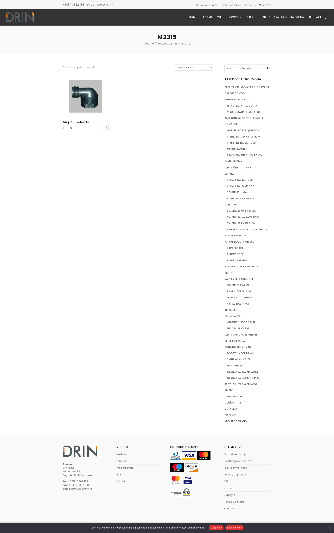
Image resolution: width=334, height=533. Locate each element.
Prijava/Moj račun (208, 5)
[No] (329, 528)
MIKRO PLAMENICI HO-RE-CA (244, 155)
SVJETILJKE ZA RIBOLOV (241, 223)
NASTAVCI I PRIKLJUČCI (238, 279)
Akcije (251, 17)
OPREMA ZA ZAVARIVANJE (242, 372)
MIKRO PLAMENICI (237, 149)
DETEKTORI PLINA (234, 341)
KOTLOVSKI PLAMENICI (240, 198)
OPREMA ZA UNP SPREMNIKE (243, 378)
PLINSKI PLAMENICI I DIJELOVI (244, 136)
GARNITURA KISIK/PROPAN (243, 130)
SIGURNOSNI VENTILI (239, 359)
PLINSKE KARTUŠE (237, 260)
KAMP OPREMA (233, 161)
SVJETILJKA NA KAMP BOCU (243, 217)
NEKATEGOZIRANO (235, 421)
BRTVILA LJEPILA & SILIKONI (240, 384)
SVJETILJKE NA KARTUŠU (241, 211)
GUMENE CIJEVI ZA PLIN (241, 322)
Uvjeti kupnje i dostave (238, 461)
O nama (207, 17)
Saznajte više (234, 527)
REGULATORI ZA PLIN (236, 99)
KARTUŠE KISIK (235, 248)
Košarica (235, 5)
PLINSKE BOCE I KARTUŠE (239, 242)
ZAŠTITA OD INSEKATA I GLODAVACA (246, 87)
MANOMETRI (234, 365)
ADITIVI (228, 390)
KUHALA (229, 174)
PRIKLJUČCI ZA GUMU (240, 291)
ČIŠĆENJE (230, 415)
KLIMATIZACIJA (233, 396)
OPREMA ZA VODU (235, 93)
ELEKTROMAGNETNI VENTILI (240, 334)
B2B (225, 5)
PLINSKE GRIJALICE (235, 235)
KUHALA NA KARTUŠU (240, 180)
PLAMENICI (230, 124)
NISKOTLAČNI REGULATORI (243, 105)
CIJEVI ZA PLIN (232, 316)
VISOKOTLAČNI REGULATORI (244, 112)
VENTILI (228, 272)
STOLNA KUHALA (237, 192)
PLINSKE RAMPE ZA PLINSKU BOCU (244, 266)
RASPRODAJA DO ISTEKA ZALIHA (243, 118)
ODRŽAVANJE (232, 402)
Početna (148, 43)
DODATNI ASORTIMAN (237, 347)
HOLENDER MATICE (238, 285)
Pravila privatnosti (235, 468)
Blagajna (250, 5)
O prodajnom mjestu (237, 454)
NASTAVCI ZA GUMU (239, 297)
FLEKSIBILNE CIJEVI (238, 328)
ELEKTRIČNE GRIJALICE (237, 167)
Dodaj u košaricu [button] (105, 127)
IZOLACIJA (230, 409)
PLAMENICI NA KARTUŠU (241, 143)
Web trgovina (227, 17)
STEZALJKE (230, 310)
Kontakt (314, 17)
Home (193, 17)
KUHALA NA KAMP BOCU (241, 186)
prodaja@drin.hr (81, 488)
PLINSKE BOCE (235, 254)
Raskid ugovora (234, 501)
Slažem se (216, 527)
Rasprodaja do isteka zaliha (282, 17)
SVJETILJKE (231, 204)
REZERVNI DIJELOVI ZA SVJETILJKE (247, 229)
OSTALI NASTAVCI (238, 303)
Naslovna (122, 454)
